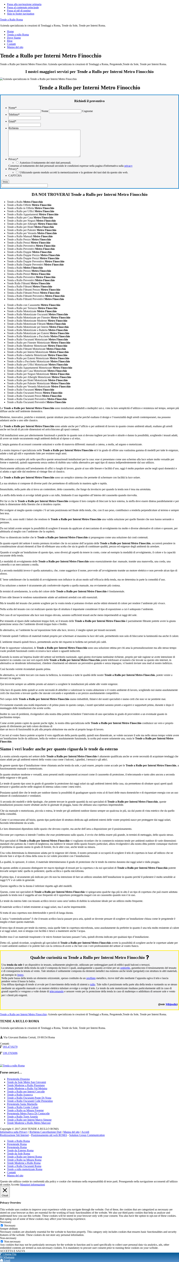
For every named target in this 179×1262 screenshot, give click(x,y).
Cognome (87, 111)
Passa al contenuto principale (23, 7)
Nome (12, 107)
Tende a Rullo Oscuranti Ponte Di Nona (29, 1097)
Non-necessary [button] (8, 1238)
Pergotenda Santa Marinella (22, 1104)
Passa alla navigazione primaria (24, 4)
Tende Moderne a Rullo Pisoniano (26, 1085)
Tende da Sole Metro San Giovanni (26, 1082)
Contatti (11, 1172)
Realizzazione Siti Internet (14, 1135)
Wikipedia (171, 1004)
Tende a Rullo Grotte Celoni (22, 1107)
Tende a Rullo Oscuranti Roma (24, 1166)
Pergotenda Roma (17, 1147)
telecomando (57, 991)
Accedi (85, 1131)
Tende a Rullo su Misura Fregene (25, 1110)
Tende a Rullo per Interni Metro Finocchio (23, 1014)
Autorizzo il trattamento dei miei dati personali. (45, 162)
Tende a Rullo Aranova (20, 1094)
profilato (91, 978)
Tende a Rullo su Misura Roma (24, 1159)
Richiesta (13, 128)
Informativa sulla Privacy (14, 1131)
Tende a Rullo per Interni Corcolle (26, 1091)
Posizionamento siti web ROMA (49, 1135)
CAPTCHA (15, 175)
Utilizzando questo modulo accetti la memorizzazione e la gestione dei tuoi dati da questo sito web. (74, 172)
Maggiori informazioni (32, 1184)
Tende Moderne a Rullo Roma (24, 1162)
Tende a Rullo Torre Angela (22, 1116)
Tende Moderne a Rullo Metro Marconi (29, 1122)
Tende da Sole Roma (18, 1153)
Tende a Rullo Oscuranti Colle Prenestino (30, 1100)
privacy (128, 165)
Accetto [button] (15, 1184)
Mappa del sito (71, 1131)
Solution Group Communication (87, 1135)
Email (12, 121)
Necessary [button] (5, 1222)
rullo (92, 984)
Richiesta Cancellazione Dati (45, 1131)
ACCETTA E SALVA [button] (12, 1250)
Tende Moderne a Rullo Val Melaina (27, 1088)
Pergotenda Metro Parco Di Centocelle (28, 1113)
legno (20, 975)
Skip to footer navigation (20, 13)
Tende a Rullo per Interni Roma (24, 1156)
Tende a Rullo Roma (11, 19)
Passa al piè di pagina (19, 10)
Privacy (13, 159)
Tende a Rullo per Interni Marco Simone (29, 1119)
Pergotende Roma (17, 1144)
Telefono (14, 114)
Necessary (10, 1225)
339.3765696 (10, 1053)
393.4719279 (10, 1046)
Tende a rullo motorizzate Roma (24, 1169)
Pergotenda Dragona (18, 1079)
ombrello (125, 967)
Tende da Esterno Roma (20, 1150)
